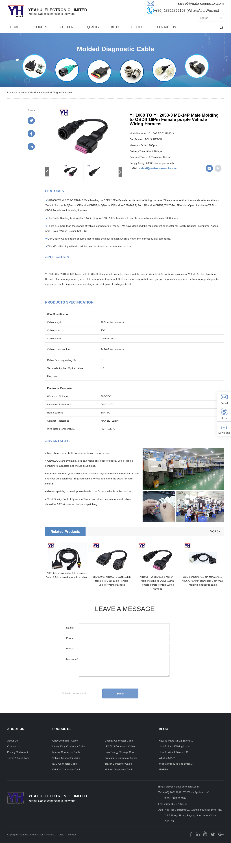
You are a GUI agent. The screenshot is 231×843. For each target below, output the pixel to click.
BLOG (115, 27)
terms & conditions (18, 757)
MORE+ (163, 769)
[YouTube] (205, 834)
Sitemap (72, 834)
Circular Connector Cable (119, 740)
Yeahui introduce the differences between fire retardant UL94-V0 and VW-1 (176, 763)
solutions (67, 27)
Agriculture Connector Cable (121, 757)
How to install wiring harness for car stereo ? (176, 746)
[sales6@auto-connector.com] (150, 5)
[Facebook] (191, 834)
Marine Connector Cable (66, 752)
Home (14, 27)
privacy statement (17, 752)
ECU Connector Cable (65, 763)
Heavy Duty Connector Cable (69, 746)
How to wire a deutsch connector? (176, 752)
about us (137, 27)
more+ (215, 531)
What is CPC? (167, 757)
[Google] (221, 834)
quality (93, 27)
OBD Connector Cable (65, 740)
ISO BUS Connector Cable (120, 746)
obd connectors (109, 499)
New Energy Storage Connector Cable (122, 752)
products (38, 27)
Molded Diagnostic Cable (57, 92)
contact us (166, 27)
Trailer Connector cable (118, 763)
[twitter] (213, 834)
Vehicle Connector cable (66, 757)
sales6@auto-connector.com (158, 168)
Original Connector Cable (66, 769)
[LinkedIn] (197, 834)
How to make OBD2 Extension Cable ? (176, 740)
